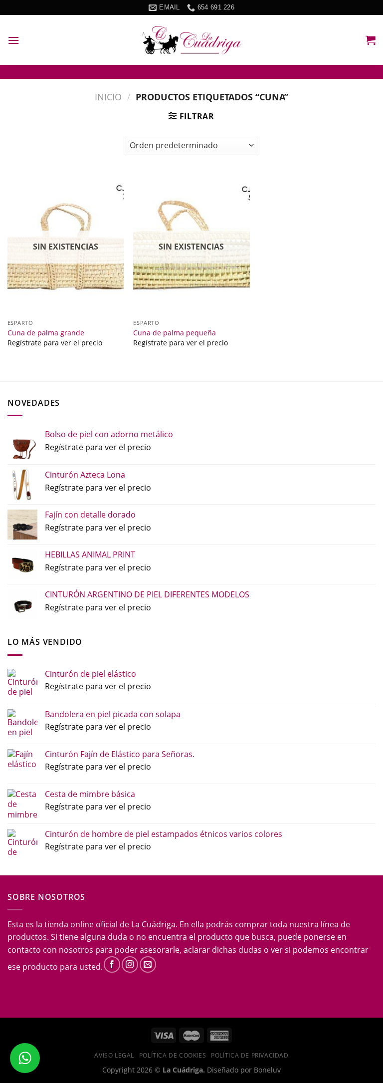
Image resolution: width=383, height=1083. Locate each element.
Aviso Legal (114, 1055)
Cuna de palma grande (45, 332)
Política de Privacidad (249, 1055)
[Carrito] (371, 40)
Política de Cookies (172, 1055)
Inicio (108, 96)
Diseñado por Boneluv (243, 1070)
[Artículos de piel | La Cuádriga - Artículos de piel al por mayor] (191, 40)
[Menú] (13, 40)
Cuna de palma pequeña (174, 332)
